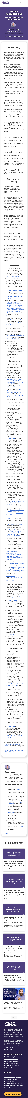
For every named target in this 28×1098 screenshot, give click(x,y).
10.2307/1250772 (12, 735)
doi (7, 296)
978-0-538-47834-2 (15, 597)
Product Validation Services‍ (12, 1065)
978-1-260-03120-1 (14, 536)
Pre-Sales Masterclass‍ (10, 1081)
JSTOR (20, 296)
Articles (10, 36)
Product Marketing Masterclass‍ (13, 1083)
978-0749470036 (14, 276)
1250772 (8, 737)
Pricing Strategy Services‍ (11, 1063)
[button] (22, 3)
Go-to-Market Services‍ (11, 1059)
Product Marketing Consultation (13, 1090)
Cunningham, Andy (11, 530)
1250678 (8, 298)
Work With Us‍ (8, 1068)
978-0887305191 (11, 580)
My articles (7, 833)
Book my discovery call (13, 1094)
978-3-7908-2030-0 (15, 315)
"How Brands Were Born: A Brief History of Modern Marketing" (15, 503)
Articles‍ (6, 1075)
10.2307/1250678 (13, 296)
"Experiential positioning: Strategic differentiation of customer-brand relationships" (15, 569)
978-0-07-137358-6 (15, 339)
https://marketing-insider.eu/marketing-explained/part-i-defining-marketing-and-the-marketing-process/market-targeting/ (14, 555)
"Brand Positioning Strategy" (14, 524)
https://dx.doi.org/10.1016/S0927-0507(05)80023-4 (15, 684)
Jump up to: (10, 279)
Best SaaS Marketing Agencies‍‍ (12, 1077)
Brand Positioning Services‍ (11, 1057)
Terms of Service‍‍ (9, 1047)
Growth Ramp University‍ (11, 1079)
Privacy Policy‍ (8, 1050)
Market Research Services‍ (11, 1061)
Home (6, 36)
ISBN (7, 276)
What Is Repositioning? (18, 36)
